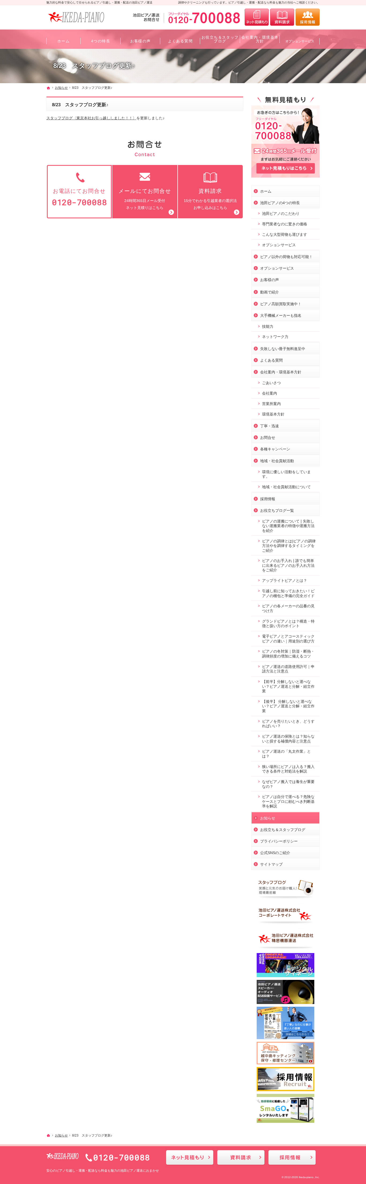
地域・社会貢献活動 (277, 461)
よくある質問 (271, 360)
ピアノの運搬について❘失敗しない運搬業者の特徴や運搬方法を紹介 (288, 526)
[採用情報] (308, 17)
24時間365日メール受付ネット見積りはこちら (144, 199)
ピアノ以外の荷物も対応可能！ (286, 257)
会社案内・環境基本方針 (280, 372)
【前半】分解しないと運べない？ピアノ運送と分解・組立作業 (288, 686)
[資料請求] (282, 17)
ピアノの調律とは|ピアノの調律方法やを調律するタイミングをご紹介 (289, 546)
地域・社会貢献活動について (286, 487)
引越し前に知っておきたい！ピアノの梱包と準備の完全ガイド (288, 593)
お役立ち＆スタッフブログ (282, 830)
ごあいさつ (271, 383)
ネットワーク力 (275, 336)
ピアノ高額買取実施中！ (280, 304)
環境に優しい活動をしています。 (286, 474)
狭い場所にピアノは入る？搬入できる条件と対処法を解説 (288, 769)
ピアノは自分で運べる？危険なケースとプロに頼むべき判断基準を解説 (288, 801)
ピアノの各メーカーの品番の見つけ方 (288, 608)
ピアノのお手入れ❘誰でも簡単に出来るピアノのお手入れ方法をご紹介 (288, 565)
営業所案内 (271, 404)
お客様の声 (269, 280)
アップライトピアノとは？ (284, 580)
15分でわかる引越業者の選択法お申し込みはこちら (210, 199)
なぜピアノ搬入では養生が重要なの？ (288, 784)
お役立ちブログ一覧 (277, 510)
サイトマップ (271, 864)
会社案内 (269, 393)
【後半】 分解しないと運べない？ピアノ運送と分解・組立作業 (288, 706)
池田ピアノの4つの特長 (280, 203)
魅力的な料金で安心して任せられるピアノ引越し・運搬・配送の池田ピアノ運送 (99, 2)
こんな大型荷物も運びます (284, 234)
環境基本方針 (273, 414)
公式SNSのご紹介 (275, 853)
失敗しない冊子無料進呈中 (282, 349)
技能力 (267, 326)
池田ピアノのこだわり (281, 213)
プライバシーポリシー (279, 841)
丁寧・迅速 (269, 426)
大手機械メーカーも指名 (280, 315)
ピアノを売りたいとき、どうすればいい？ (288, 723)
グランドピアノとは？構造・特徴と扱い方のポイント (288, 623)
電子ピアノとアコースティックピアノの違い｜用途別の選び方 (288, 638)
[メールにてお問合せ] (257, 17)
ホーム (265, 191)
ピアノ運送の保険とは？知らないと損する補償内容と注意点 (288, 738)
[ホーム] (48, 88)
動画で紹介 (269, 292)
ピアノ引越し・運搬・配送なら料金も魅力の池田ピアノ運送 (99, 1170)
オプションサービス (279, 245)
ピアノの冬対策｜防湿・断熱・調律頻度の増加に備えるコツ (288, 653)
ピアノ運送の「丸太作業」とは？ (286, 753)
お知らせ (267, 818)
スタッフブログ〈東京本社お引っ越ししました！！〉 (91, 118)
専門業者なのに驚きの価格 (284, 224)
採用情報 (267, 499)
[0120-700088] (187, 17)
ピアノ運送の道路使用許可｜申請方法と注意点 (288, 669)
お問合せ (267, 437)
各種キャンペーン (275, 449)
